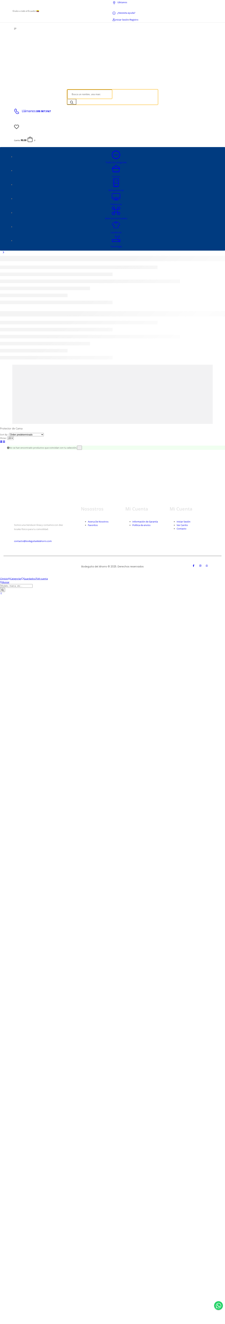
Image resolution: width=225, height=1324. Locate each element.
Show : (3, 438)
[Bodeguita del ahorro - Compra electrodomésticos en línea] (70, 83)
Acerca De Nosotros (98, 521)
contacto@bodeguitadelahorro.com (33, 541)
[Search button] (71, 102)
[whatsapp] (208, 566)
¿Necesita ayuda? (126, 12)
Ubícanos (122, 2)
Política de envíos (141, 525)
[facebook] (195, 566)
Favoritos (93, 525)
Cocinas (116, 176)
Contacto (181, 528)
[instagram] (201, 566)
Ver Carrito (182, 525)
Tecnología (116, 246)
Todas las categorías (116, 162)
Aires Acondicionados (116, 218)
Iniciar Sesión (183, 521)
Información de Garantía (145, 521)
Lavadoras (116, 232)
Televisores (116, 204)
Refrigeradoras (116, 190)
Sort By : (4, 434)
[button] (1, 593)
